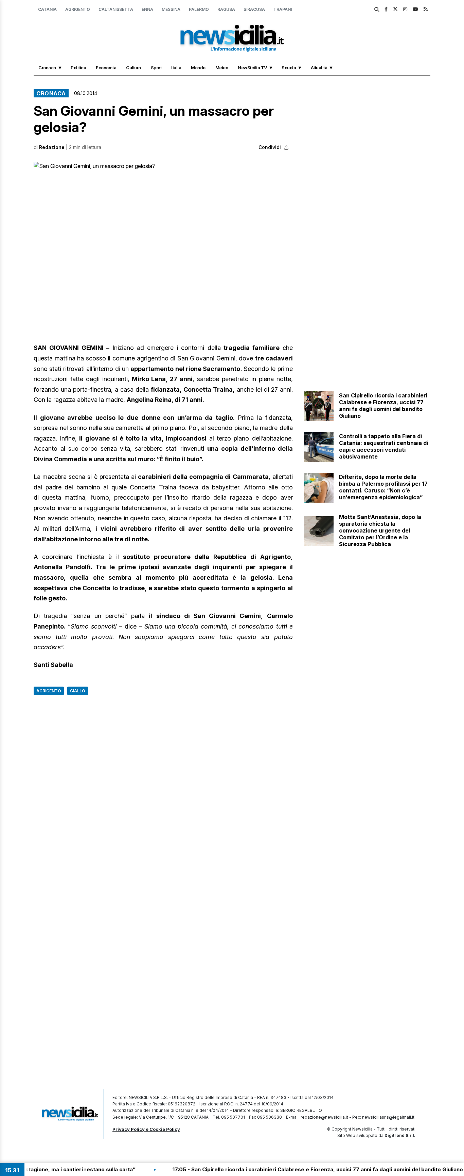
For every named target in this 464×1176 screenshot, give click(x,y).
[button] (163, 234)
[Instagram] (405, 9)
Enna (147, 9)
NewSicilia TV (252, 67)
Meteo (221, 67)
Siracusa (254, 9)
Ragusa (226, 9)
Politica (78, 67)
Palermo (199, 9)
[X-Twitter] (395, 9)
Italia (176, 67)
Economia (106, 67)
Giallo (77, 690)
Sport (156, 67)
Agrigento (77, 9)
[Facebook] (386, 9)
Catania (47, 9)
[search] (376, 9)
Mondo (198, 67)
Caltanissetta (116, 9)
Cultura (133, 67)
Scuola (289, 67)
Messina (171, 9)
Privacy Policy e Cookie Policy (146, 1129)
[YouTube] (415, 9)
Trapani (282, 9)
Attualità (319, 67)
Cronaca (47, 67)
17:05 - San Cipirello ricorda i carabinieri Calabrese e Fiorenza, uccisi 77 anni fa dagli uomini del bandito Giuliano (287, 1169)
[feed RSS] (426, 9)
